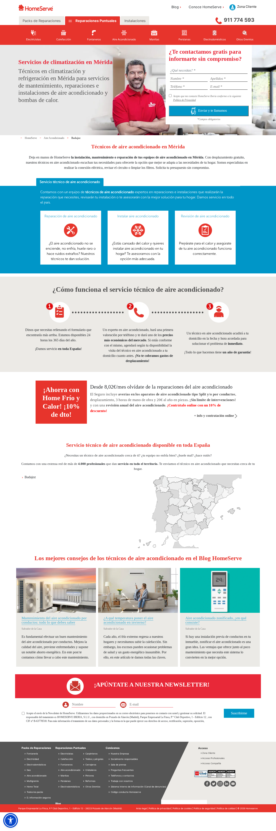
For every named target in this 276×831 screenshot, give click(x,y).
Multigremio (32, 781)
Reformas (90, 781)
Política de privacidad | (161, 808)
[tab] (70, 182)
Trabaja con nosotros (122, 781)
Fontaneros (66, 764)
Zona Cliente (208, 753)
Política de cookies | (183, 808)
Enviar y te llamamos (212, 110)
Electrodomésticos (36, 764)
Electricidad (32, 759)
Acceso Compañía (211, 763)
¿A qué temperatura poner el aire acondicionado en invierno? (128, 620)
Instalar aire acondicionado (138, 216)
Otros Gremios (92, 786)
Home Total (32, 786)
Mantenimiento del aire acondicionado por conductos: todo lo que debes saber (54, 620)
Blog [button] (175, 7)
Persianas (65, 781)
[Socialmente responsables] (109, 759)
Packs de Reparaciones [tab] (42, 21)
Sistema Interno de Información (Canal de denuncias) (138, 786)
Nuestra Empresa (120, 753)
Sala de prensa (118, 764)
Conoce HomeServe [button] (205, 7)
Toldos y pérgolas (94, 759)
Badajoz (75, 138)
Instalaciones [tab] (135, 21)
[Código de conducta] (109, 792)
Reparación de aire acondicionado (70, 216)
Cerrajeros (90, 764)
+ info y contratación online (214, 415)
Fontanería (32, 753)
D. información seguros (38, 797)
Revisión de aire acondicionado (205, 216)
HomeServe (31, 138)
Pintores (89, 775)
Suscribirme (239, 713)
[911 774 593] (218, 19)
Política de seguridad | (205, 808)
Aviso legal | (142, 808)
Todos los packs (34, 792)
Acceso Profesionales (213, 758)
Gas (28, 770)
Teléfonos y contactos (122, 775)
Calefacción (66, 759)
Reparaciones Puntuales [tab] (95, 21)
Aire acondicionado (36, 775)
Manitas (64, 775)
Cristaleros (90, 770)
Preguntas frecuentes (122, 770)
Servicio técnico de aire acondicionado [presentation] (70, 182)
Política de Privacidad (184, 100)
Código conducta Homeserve (126, 792)
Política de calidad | (227, 808)
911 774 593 (239, 20)
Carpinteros (91, 753)
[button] (10, 820)
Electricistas (66, 753)
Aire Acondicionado (54, 138)
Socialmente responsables (124, 759)
